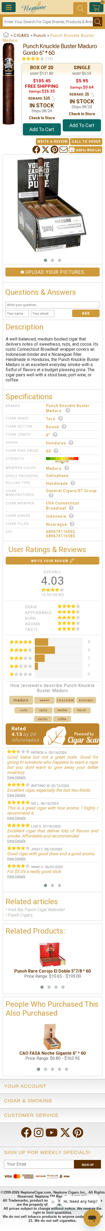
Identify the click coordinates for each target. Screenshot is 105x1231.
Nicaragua (56, 524)
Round (52, 427)
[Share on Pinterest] (55, 150)
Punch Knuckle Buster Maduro (68, 408)
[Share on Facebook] (36, 150)
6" (48, 435)
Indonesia (56, 516)
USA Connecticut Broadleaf (62, 505)
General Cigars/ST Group (71, 491)
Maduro (54, 468)
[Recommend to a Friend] (64, 150)
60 (48, 451)
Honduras (56, 443)
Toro (50, 419)
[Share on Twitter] (46, 150)
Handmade (57, 483)
